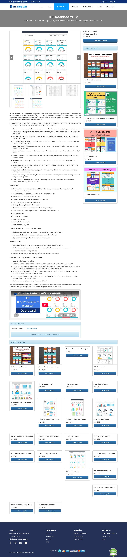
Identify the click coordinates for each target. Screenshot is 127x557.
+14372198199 (36, 2)
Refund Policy (78, 539)
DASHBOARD (61, 7)
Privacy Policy (78, 536)
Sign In (113, 2)
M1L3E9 (104, 539)
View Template (100, 86)
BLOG (99, 7)
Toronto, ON (106, 536)
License (48, 539)
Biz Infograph (30, 552)
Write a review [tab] (32, 329)
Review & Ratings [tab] (18, 329)
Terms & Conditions (80, 533)
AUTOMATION (87, 7)
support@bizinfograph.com (19, 2)
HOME (41, 7)
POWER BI (75, 7)
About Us (49, 533)
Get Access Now (100, 40)
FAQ (47, 542)
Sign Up (104, 2)
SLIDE (49, 7)
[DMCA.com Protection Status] (113, 552)
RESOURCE (110, 7)
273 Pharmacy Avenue (109, 533)
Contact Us (50, 536)
